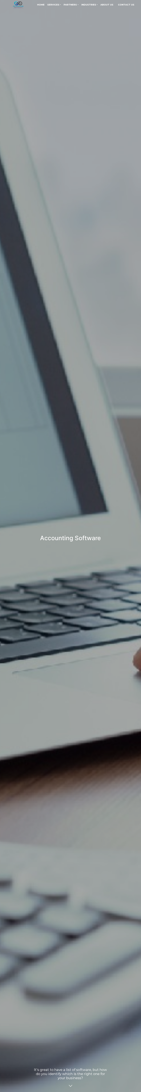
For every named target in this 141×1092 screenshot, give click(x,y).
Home (41, 4)
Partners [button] (70, 4)
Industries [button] (88, 4)
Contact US (126, 4)
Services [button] (53, 4)
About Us (106, 4)
